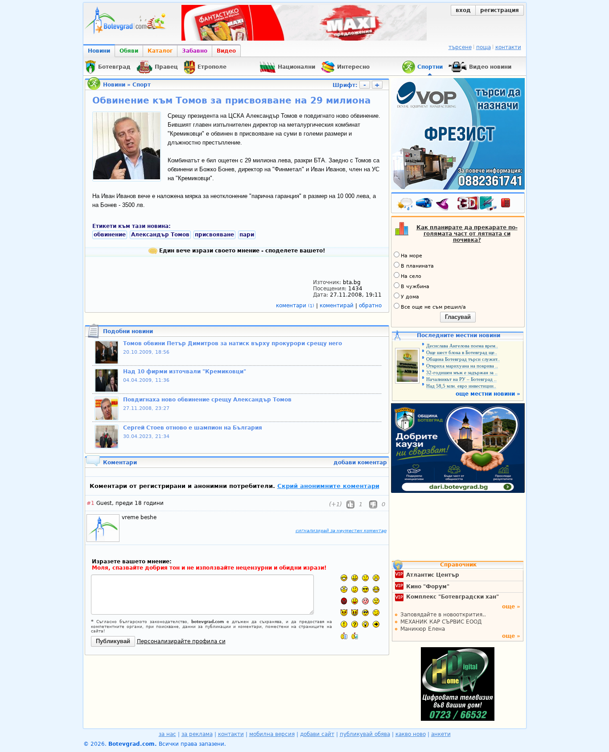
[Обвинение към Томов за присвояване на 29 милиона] (126, 177)
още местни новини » (488, 394)
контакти (508, 47)
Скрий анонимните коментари (328, 486)
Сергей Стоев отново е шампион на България (192, 428)
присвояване (214, 234)
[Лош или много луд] (344, 612)
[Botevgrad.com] (344, 635)
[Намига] (376, 612)
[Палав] (354, 612)
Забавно (194, 51)
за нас (167, 734)
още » (511, 606)
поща (483, 47)
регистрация (499, 10)
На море (411, 256)
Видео (226, 51)
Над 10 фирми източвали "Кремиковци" (184, 371)
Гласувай (458, 317)
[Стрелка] (376, 624)
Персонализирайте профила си (181, 641)
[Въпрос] (354, 624)
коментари (295, 305)
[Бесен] (344, 601)
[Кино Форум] (477, 203)
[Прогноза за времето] (405, 204)
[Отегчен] (365, 601)
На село (411, 276)
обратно (370, 305)
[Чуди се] (365, 612)
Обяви (128, 51)
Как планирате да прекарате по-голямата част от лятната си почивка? (467, 233)
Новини (99, 51)
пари (246, 234)
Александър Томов (160, 234)
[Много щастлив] (344, 577)
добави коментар (360, 462)
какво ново (410, 734)
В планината (417, 266)
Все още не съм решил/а (433, 307)
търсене (460, 47)
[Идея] (365, 624)
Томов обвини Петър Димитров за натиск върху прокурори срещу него (232, 343)
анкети (441, 734)
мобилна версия (272, 734)
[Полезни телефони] (510, 204)
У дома (410, 297)
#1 (90, 503)
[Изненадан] (376, 577)
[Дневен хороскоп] (444, 204)
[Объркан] (354, 589)
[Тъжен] (365, 577)
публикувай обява (365, 734)
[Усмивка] (354, 577)
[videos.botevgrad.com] (354, 635)
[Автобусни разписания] (425, 204)
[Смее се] (376, 589)
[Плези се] (354, 601)
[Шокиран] (344, 589)
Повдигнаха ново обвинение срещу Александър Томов (207, 400)
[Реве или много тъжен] (376, 601)
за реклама (197, 734)
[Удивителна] (344, 624)
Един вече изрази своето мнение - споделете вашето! (241, 251)
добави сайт (317, 734)
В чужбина (415, 286)
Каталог (160, 51)
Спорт (141, 85)
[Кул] (365, 589)
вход (463, 10)
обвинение (110, 234)
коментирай (337, 305)
